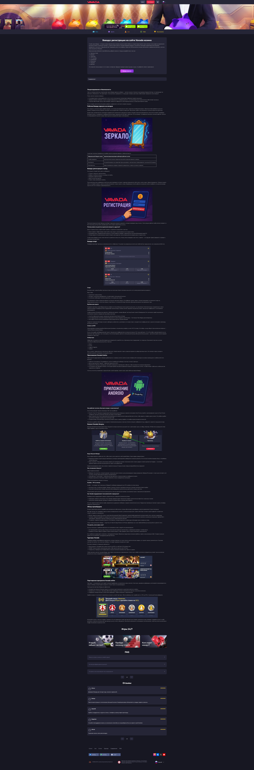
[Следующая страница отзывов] (131, 739)
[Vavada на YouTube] (164, 754)
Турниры (106, 748)
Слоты (90, 748)
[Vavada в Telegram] (157, 2)
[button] (252, 16)
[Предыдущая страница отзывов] (122, 739)
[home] (93, 2)
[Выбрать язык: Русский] (164, 2)
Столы (100, 748)
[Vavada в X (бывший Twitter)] (161, 754)
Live (95, 748)
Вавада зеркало (127, 71)
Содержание (114, 748)
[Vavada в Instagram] (154, 754)
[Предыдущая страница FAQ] (122, 677)
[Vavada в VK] (157, 754)
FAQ (120, 748)
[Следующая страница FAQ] (131, 677)
